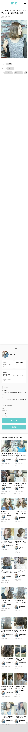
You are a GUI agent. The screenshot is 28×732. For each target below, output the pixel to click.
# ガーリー (10, 68)
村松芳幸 (12, 358)
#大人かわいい (18, 72)
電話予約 (14, 431)
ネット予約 (14, 424)
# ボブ (9, 64)
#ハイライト (8, 72)
